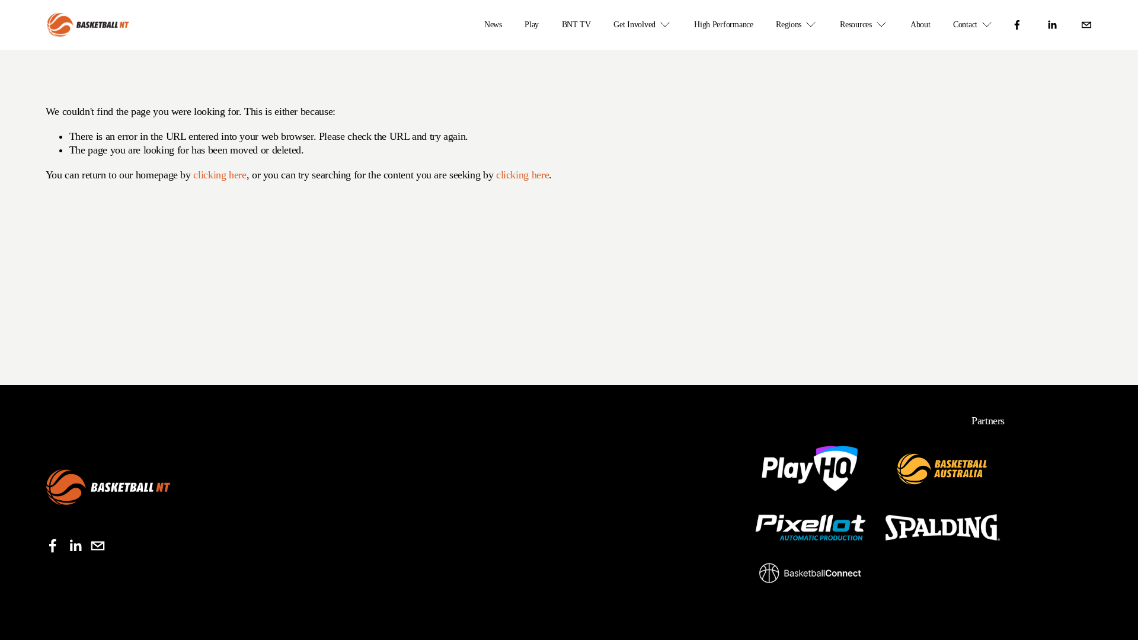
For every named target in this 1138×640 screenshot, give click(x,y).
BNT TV (576, 24)
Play (532, 24)
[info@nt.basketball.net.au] (1086, 25)
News (493, 24)
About (920, 24)
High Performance (723, 24)
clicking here (219, 175)
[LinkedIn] (1052, 25)
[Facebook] (1017, 25)
